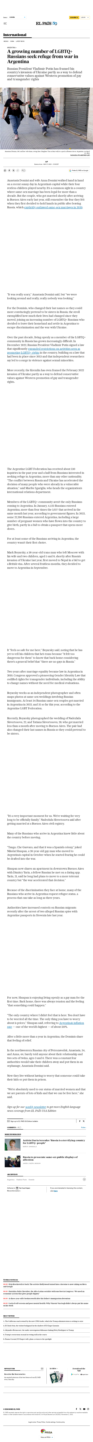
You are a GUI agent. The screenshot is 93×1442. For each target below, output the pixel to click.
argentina (11, 48)
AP (46, 162)
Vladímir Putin (21, 1180)
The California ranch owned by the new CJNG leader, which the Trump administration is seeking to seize (44, 1321)
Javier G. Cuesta (28, 1163)
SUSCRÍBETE (74, 17)
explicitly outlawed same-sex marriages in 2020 (53, 207)
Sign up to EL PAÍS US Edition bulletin (24, 1121)
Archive (53, 1368)
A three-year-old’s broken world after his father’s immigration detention (39, 1298)
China (12, 41)
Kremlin (31, 1180)
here (56, 1191)
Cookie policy (60, 1422)
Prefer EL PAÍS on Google (80, 170)
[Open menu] (5, 23)
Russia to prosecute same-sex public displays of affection (50, 1158)
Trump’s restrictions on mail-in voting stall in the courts (26, 1335)
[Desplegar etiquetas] (84, 1179)
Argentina (10, 1180)
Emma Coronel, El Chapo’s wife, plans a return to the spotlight (28, 1339)
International (14, 35)
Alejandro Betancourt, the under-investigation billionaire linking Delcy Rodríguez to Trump (39, 1330)
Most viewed (9, 1316)
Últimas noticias (10, 1280)
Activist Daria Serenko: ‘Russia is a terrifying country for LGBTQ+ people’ (54, 1141)
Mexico (6, 41)
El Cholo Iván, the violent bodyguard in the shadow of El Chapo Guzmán (32, 1326)
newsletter (9, 1369)
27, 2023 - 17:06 (51, 164)
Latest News (20, 41)
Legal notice (32, 1422)
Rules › (83, 1127)
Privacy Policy (41, 1422)
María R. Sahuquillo (30, 1146)
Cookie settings (51, 1422)
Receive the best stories (14, 1374)
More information (13, 1191)
